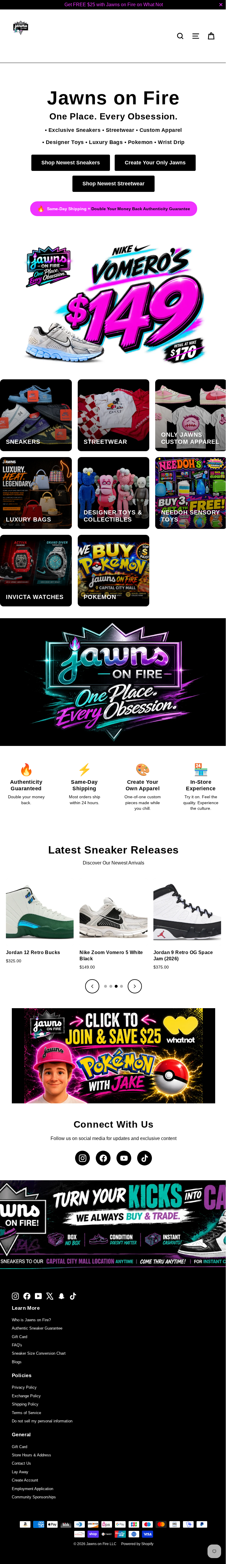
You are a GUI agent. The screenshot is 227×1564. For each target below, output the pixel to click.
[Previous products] (90, 975)
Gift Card (19, 1324)
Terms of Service (26, 1400)
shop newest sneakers (68, 163)
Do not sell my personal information (42, 1408)
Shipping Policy (25, 1391)
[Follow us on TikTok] (142, 1145)
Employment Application (32, 1476)
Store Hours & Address (31, 1442)
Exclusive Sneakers (72, 130)
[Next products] (133, 975)
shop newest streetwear (111, 184)
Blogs (17, 1349)
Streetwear (117, 130)
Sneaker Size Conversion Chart (39, 1340)
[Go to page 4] (119, 975)
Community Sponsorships (34, 1484)
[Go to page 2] (108, 975)
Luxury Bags (104, 142)
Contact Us (21, 1450)
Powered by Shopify (135, 1531)
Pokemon (138, 142)
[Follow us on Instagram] (80, 1145)
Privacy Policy (24, 1374)
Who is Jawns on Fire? (31, 1307)
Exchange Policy (26, 1383)
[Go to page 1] (103, 975)
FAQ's (17, 1332)
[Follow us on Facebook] (101, 1145)
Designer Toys (63, 142)
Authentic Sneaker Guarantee (37, 1315)
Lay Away (20, 1459)
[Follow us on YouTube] (121, 1145)
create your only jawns (153, 163)
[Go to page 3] (114, 975)
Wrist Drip (169, 142)
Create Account (25, 1467)
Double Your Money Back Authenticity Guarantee (138, 208)
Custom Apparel (158, 130)
